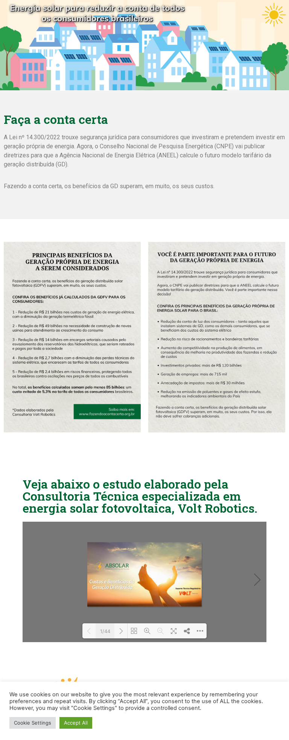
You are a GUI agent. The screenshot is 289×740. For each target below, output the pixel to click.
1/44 (105, 631)
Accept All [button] (76, 723)
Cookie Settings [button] (32, 723)
